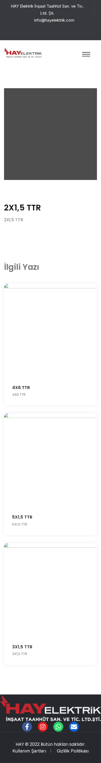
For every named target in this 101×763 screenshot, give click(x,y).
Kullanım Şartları (29, 751)
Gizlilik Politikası (73, 751)
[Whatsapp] (58, 727)
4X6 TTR (21, 387)
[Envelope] (74, 727)
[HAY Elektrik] (23, 52)
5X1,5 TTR (22, 517)
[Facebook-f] (27, 727)
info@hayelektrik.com (54, 20)
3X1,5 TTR (22, 647)
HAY (20, 744)
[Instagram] (43, 727)
